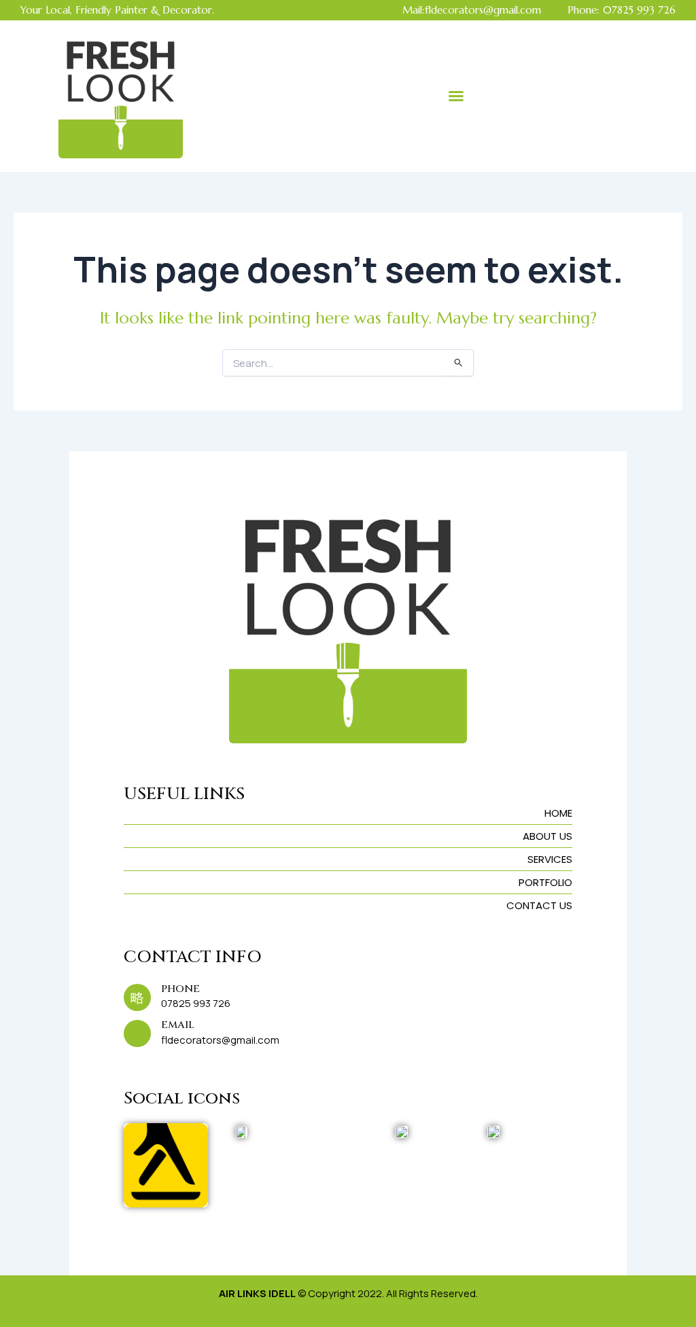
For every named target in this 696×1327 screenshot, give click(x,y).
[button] (456, 96)
